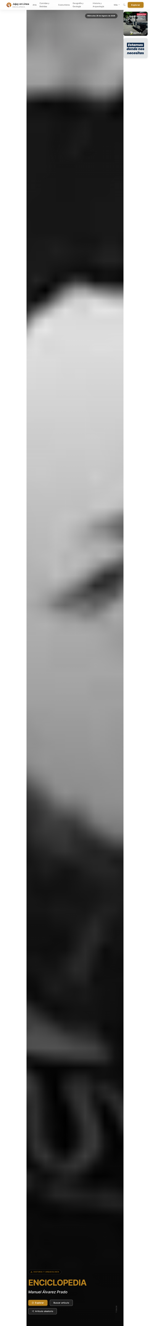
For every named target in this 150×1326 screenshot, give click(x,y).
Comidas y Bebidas (44, 5)
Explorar (135, 5)
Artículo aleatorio (44, 1311)
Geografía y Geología (78, 5)
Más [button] (116, 5)
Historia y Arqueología (98, 5)
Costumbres (64, 5)
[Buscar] (124, 5)
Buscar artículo (61, 1302)
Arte (35, 5)
